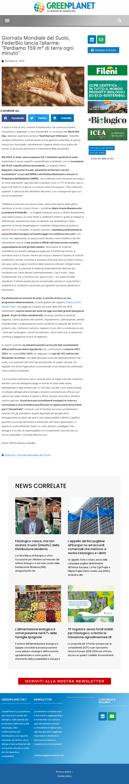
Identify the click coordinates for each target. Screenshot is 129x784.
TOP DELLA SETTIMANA (102, 148)
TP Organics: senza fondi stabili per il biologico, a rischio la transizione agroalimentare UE (90, 633)
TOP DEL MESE (97, 152)
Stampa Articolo (105, 50)
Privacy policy (63, 771)
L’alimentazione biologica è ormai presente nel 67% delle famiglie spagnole (36, 633)
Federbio (10, 455)
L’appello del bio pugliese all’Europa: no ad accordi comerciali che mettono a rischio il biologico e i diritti (87, 547)
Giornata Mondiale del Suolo (34, 455)
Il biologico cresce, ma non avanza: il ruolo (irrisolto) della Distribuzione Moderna (37, 545)
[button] (7, 20)
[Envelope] (101, 39)
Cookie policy (64, 776)
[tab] (102, 148)
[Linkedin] (92, 39)
